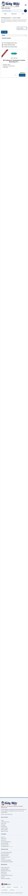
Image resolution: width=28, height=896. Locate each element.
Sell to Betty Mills (4, 843)
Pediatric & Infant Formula (6, 875)
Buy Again (3, 824)
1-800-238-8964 (8, 814)
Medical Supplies (6, 38)
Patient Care (3, 872)
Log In (5, 13)
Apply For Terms (4, 831)
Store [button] (3, 35)
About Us (3, 837)
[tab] (14, 35)
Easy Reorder (4, 826)
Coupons (3, 858)
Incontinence (4, 873)
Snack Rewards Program (6, 852)
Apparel (3, 876)
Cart (23, 13)
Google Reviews (7, 846)
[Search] (25, 10)
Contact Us (3, 840)
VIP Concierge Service (6, 841)
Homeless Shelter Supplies (7, 861)
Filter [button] (5, 32)
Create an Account (5, 821)
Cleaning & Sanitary (5, 867)
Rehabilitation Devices (6, 870)
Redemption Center (5, 857)
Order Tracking (4, 828)
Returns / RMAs (4, 829)
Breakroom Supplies (5, 878)
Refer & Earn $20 (4, 855)
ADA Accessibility (5, 844)
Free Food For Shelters (6, 860)
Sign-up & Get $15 (5, 853)
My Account (14, 13)
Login (2, 820)
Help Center (3, 838)
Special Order (22, 75)
